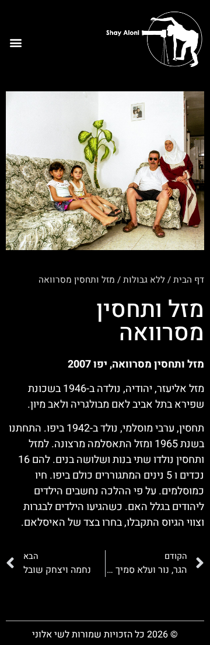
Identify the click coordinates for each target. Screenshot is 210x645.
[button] (15, 42)
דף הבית (188, 279)
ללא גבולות (144, 279)
